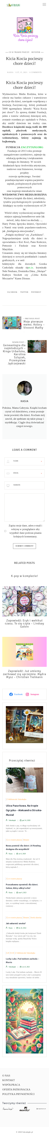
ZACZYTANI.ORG (32, 147)
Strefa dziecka (35, 918)
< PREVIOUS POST (31, 319)
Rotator (36, 52)
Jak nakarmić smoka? (16, 923)
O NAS (6, 1075)
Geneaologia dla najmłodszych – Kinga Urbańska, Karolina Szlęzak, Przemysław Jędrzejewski (14, 354)
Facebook (12, 292)
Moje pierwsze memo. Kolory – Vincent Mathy (34, 324)
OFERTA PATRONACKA (16, 1089)
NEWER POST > (19, 342)
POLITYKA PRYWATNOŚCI (18, 1094)
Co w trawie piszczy (19, 52)
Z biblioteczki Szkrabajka (16, 799)
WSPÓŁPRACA (11, 1084)
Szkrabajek (12, 820)
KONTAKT (8, 1080)
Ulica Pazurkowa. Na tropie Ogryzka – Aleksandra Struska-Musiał (24, 810)
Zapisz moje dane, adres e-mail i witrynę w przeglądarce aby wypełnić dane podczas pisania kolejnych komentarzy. (25, 531)
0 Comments (36, 72)
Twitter (24, 292)
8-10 (12, 953)
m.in (30, 267)
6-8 (8, 953)
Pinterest (36, 292)
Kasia (10, 72)
